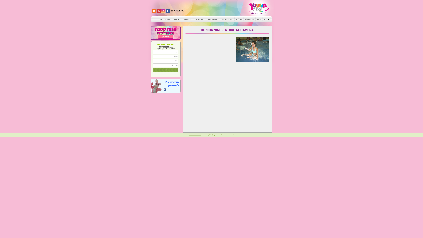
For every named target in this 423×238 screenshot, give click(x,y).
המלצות (167, 19)
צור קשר (159, 19)
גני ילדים (239, 19)
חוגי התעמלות (249, 19)
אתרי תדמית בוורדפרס (195, 135)
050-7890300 (177, 10)
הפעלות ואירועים (213, 19)
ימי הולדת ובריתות (227, 19)
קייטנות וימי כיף (199, 19)
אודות (259, 19)
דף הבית (267, 19)
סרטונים (176, 19)
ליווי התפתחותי (187, 19)
